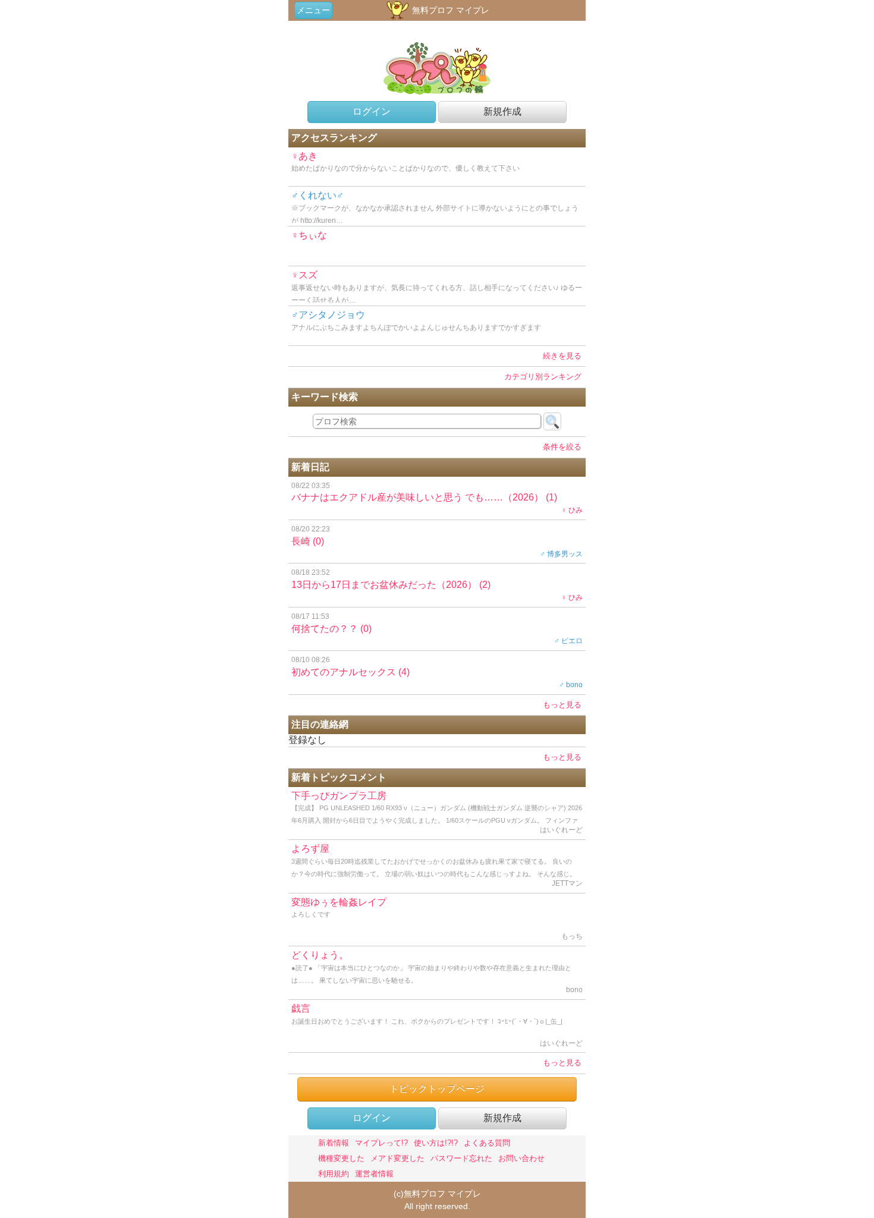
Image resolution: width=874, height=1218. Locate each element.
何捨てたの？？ (437, 629)
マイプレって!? (381, 1142)
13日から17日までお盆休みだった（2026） (437, 585)
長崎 (437, 541)
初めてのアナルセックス (437, 672)
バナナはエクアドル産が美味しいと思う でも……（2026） (437, 498)
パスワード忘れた (461, 1158)
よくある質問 (487, 1142)
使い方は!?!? (436, 1142)
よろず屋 (437, 868)
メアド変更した (397, 1158)
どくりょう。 (437, 972)
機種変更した (341, 1158)
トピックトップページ (437, 1089)
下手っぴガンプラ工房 (437, 815)
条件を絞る (562, 446)
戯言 (437, 1025)
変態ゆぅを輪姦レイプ (437, 919)
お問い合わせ (521, 1158)
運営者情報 (374, 1173)
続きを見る (562, 355)
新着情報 (333, 1142)
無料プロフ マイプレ (449, 10)
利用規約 (333, 1173)
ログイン (372, 111)
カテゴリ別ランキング (542, 376)
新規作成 (502, 111)
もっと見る (562, 704)
